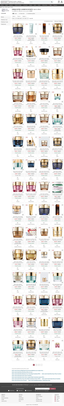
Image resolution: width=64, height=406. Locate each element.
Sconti (15, 13)
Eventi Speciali (21, 399)
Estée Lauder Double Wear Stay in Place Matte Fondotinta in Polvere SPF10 (26, 378)
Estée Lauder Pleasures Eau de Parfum (19, 380)
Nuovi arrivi (22, 13)
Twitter (57, 399)
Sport (35, 5)
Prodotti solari (3, 24)
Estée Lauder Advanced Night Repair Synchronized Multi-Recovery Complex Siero (27, 370)
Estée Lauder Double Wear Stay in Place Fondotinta (21, 375)
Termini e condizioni (39, 396)
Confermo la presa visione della (42, 390)
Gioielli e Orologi (18, 5)
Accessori (25, 5)
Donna (2, 5)
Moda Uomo (20, 390)
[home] (0, 7)
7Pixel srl (30, 404)
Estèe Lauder (19, 18)
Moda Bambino (29, 390)
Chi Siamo (3, 396)
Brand (39, 5)
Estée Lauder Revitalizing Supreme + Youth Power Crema (39, 380)
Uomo (6, 5)
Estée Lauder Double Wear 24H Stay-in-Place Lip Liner (22, 372)
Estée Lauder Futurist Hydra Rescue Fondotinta (51, 378)
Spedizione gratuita (31, 13)
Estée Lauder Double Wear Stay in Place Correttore (51, 373)
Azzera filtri (31, 18)
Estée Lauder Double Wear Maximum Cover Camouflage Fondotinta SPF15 (26, 373)
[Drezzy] (5, 2)
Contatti (3, 399)
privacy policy (47, 390)
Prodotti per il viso (4, 19)
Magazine (55, 5)
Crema (13, 18)
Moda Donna (12, 390)
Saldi (51, 5)
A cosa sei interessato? (20, 388)
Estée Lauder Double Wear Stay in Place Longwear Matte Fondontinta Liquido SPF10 (28, 377)
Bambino (11, 5)
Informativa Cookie (39, 399)
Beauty (30, 5)
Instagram (58, 396)
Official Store (44, 5)
